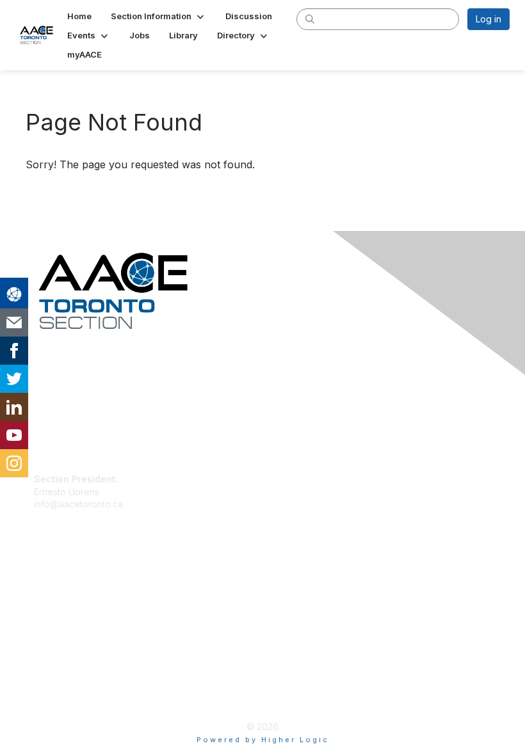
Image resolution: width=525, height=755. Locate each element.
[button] (158, 16)
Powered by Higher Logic (263, 739)
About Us (53, 682)
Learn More (58, 605)
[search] (309, 18)
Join (43, 580)
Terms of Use (62, 694)
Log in (488, 18)
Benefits (51, 592)
